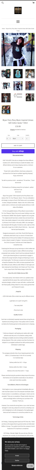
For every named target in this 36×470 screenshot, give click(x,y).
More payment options (18, 155)
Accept (17, 455)
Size (9, 135)
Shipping (12, 129)
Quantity (27, 135)
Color (18, 135)
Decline (17, 460)
